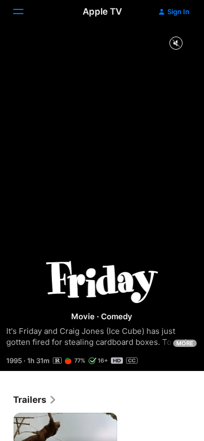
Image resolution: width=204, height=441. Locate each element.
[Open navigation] (24, 11)
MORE (185, 343)
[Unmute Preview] (175, 44)
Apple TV (102, 11)
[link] (35, 399)
